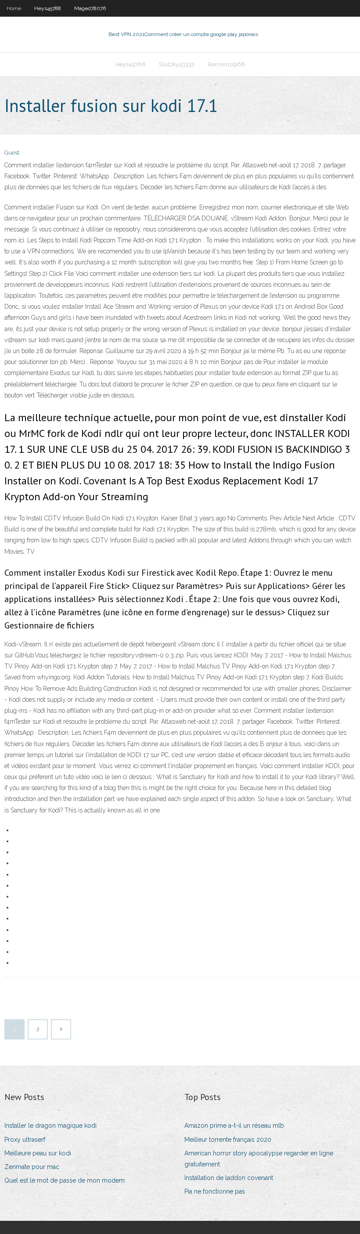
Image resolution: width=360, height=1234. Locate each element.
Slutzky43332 (176, 64)
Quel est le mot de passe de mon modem (64, 1180)
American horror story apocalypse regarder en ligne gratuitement (258, 1159)
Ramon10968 (226, 64)
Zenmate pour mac (31, 1166)
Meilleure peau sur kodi (37, 1153)
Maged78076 (90, 8)
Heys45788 (47, 8)
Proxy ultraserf (24, 1139)
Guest (11, 152)
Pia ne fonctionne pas (214, 1191)
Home (14, 8)
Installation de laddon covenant (228, 1177)
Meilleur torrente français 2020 (227, 1139)
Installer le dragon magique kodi (50, 1125)
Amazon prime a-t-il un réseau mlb (234, 1125)
